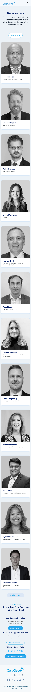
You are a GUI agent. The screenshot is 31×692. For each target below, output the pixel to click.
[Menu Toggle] (27, 3)
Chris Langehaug (10, 398)
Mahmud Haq (8, 77)
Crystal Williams (10, 215)
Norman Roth (8, 261)
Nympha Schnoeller (11, 536)
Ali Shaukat (7, 490)
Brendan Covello (10, 582)
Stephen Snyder (9, 123)
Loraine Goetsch (10, 352)
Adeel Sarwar (8, 307)
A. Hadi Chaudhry (10, 169)
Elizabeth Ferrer (10, 444)
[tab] (16, 35)
